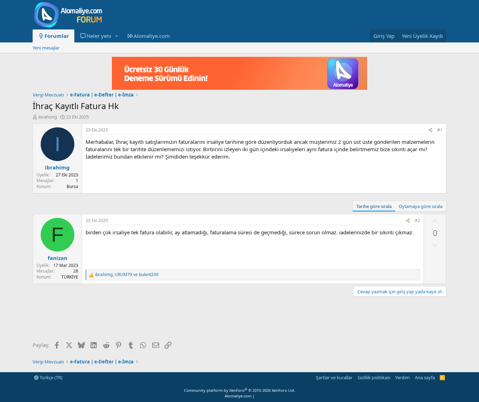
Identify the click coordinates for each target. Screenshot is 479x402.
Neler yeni (99, 35)
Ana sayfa (425, 377)
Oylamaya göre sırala (421, 206)
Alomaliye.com (152, 35)
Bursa (72, 186)
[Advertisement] (160, 319)
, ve (126, 274)
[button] (116, 35)
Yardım (402, 377)
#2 (417, 220)
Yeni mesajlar (46, 48)
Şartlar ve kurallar (334, 377)
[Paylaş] (430, 130)
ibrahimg (47, 117)
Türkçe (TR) (50, 377)
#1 (440, 130)
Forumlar (57, 35)
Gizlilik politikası (374, 377)
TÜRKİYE (69, 277)
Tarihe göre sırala (374, 206)
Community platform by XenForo (239, 390)
